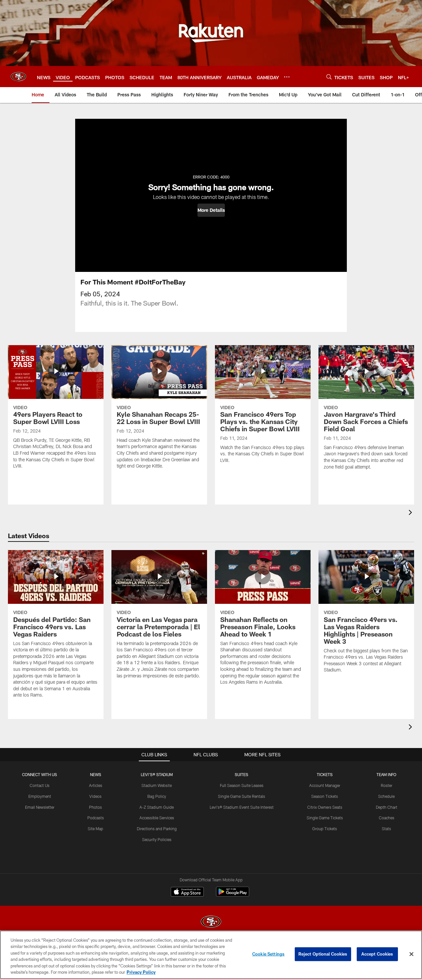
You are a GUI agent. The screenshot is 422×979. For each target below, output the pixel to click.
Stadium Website (156, 785)
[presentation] (411, 513)
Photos (95, 807)
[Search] (329, 76)
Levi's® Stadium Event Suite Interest (242, 807)
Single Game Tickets (325, 817)
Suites (241, 774)
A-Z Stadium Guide (156, 807)
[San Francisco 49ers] (211, 922)
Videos (95, 796)
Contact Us (39, 785)
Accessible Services (156, 817)
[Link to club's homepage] (18, 76)
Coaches (386, 817)
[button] (211, 210)
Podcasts (95, 817)
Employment (39, 796)
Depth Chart (386, 807)
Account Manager (324, 785)
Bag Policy (156, 796)
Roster (386, 785)
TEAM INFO (386, 774)
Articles (95, 785)
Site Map (95, 828)
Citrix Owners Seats (324, 807)
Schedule (386, 796)
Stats (386, 828)
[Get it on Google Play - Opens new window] (232, 895)
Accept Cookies (377, 954)
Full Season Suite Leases (241, 785)
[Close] (411, 954)
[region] (211, 954)
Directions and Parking (157, 828)
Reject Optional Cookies (322, 954)
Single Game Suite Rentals (241, 796)
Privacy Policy (141, 972)
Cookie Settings (268, 954)
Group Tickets (324, 828)
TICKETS (325, 774)
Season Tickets (324, 796)
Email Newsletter (39, 807)
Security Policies (156, 839)
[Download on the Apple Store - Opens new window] (187, 892)
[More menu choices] (286, 77)
